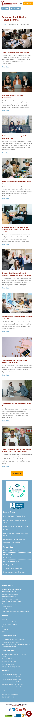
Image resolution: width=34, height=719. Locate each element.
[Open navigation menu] (21, 3)
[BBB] (17, 506)
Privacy (13, 705)
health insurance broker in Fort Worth (13, 684)
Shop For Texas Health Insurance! (11, 589)
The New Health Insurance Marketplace (13, 639)
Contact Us (5, 629)
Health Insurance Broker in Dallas (11, 677)
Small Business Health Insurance (14, 572)
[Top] (17, 490)
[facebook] (9, 710)
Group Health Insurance (9, 604)
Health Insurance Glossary (9, 624)
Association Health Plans (9, 591)
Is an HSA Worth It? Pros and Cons (14, 516)
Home (4, 24)
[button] (17, 473)
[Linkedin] (13, 710)
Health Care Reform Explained (10, 642)
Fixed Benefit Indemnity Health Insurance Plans (15, 611)
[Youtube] (20, 710)
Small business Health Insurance (11, 601)
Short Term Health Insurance (12, 568)
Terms (17, 705)
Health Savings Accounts (9, 609)
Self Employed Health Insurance (13, 565)
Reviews (4, 627)
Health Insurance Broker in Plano (11, 674)
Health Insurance (8, 554)
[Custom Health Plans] (10, 3)
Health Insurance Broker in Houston (12, 682)
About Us (4, 619)
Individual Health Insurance (12, 561)
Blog (3, 632)
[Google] (16, 710)
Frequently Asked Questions (10, 622)
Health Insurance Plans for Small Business (15, 52)
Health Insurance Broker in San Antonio (13, 687)
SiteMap (21, 705)
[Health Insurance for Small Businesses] (17, 436)
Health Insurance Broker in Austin (11, 679)
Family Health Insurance (11, 551)
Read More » (6, 67)
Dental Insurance (7, 606)
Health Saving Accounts (11, 558)
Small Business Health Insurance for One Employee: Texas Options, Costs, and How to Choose (16, 229)
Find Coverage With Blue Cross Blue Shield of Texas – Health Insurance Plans (17, 645)
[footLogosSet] (17, 715)
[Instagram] (24, 710)
